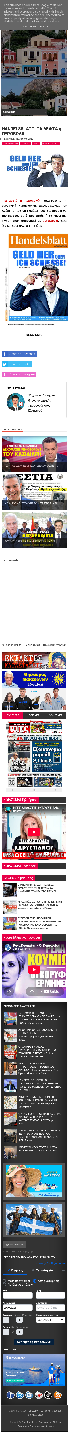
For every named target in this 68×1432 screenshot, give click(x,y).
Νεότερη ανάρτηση (11, 644)
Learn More (28, 26)
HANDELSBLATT (50, 144)
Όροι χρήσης (45, 1422)
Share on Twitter (19, 364)
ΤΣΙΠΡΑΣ (25, 144)
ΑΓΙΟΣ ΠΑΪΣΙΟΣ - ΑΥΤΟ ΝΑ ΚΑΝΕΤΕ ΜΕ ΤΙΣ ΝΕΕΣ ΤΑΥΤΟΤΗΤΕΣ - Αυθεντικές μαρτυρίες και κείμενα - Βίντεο (40, 904)
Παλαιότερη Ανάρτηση (54, 644)
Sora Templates (29, 1422)
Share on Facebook (22, 353)
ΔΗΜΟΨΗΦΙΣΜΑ (10, 144)
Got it (44, 26)
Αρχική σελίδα (32, 644)
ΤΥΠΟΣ (36, 144)
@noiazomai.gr (14, 1244)
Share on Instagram (22, 374)
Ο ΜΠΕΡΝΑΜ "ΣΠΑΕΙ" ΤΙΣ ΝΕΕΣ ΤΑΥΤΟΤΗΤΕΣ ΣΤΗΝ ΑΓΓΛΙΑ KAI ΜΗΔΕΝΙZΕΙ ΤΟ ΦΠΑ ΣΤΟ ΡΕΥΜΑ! (37, 888)
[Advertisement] (34, 72)
